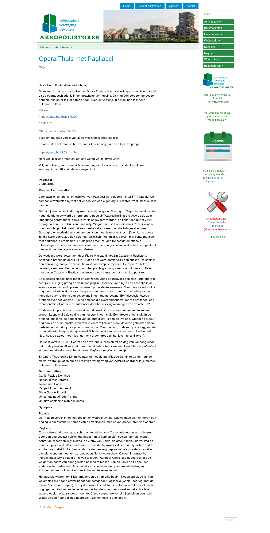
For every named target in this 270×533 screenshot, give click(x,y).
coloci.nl (230, 519)
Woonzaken (211, 59)
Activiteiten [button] (62, 47)
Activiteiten (211, 21)
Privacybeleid (217, 236)
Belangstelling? (213, 65)
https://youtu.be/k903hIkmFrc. (59, 152)
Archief (190, 6)
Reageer (59, 507)
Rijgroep (209, 53)
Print (42, 507)
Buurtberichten (213, 27)
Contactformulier (217, 222)
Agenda (173, 6)
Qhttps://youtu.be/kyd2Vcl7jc (58, 131)
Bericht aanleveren (149, 6)
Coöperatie (211, 40)
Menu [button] (44, 47)
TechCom (217, 225)
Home (126, 6)
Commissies (212, 34)
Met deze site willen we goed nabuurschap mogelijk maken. (217, 116)
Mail (49, 507)
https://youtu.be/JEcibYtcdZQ (58, 116)
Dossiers (210, 46)
